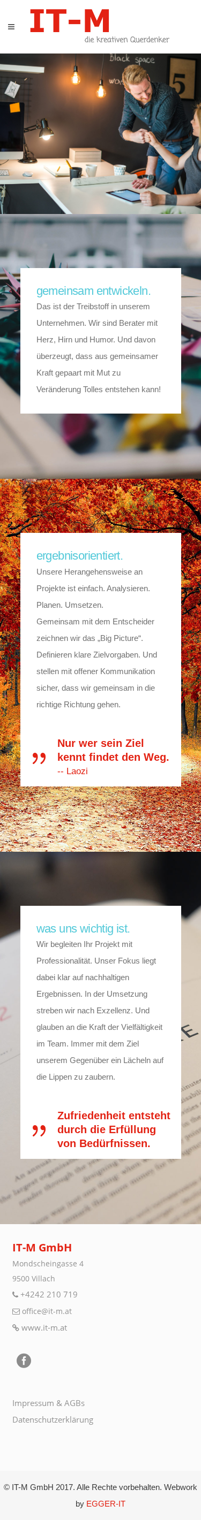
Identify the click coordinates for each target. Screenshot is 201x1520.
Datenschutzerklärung (52, 1419)
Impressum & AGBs (48, 1402)
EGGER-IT (105, 1503)
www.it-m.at (44, 1327)
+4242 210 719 (49, 1294)
